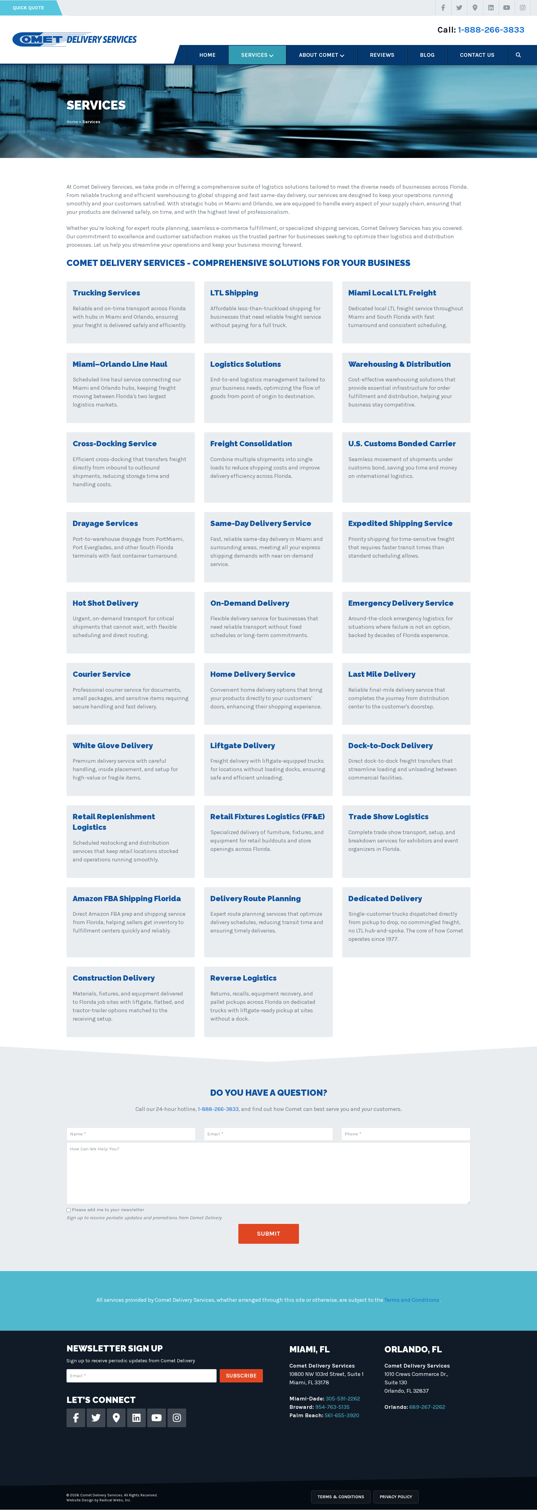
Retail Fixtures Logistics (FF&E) (267, 816)
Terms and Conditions (411, 1300)
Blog (427, 55)
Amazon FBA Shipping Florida (127, 898)
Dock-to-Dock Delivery (390, 745)
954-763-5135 (332, 1407)
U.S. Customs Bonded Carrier (402, 443)
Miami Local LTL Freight (392, 292)
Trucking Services (106, 292)
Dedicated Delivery (385, 898)
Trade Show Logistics (388, 816)
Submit (268, 1233)
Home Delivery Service (253, 674)
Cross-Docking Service (115, 443)
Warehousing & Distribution (399, 364)
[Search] (518, 55)
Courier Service (102, 674)
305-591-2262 (343, 1398)
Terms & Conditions (341, 1496)
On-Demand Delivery (249, 603)
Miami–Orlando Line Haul (120, 364)
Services (254, 55)
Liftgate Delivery (242, 745)
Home (207, 55)
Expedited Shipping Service (400, 523)
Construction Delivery (114, 977)
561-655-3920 (342, 1415)
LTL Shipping (234, 292)
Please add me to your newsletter (108, 1209)
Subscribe (241, 1375)
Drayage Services (105, 523)
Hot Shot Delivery (105, 603)
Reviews (382, 55)
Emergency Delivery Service (401, 603)
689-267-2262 (427, 1407)
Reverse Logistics (243, 977)
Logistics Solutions (245, 364)
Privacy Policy (396, 1496)
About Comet (318, 55)
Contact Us (477, 55)
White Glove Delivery (113, 745)
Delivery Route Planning (255, 898)
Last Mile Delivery (381, 674)
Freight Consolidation (251, 443)
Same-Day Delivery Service (260, 523)
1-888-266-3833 (491, 30)
